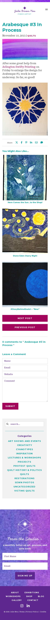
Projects (24, 462)
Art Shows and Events (24, 441)
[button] (46, 10)
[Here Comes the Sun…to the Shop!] (25, 199)
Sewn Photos (24, 482)
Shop (29, 596)
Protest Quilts (24, 466)
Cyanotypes (24, 449)
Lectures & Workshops (24, 457)
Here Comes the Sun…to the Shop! (25, 202)
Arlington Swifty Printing (18, 66)
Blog (41, 596)
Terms (22, 612)
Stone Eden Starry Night (25, 256)
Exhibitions (32, 592)
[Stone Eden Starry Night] (25, 252)
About (15, 592)
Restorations (25, 478)
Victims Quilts (24, 490)
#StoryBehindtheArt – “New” (25, 309)
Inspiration (24, 453)
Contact (32, 600)
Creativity (24, 445)
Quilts (31, 36)
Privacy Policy (32, 612)
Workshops (13, 596)
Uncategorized (24, 486)
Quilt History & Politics (24, 470)
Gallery (17, 600)
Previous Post (25, 327)
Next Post (25, 318)
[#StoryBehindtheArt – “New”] (25, 306)
